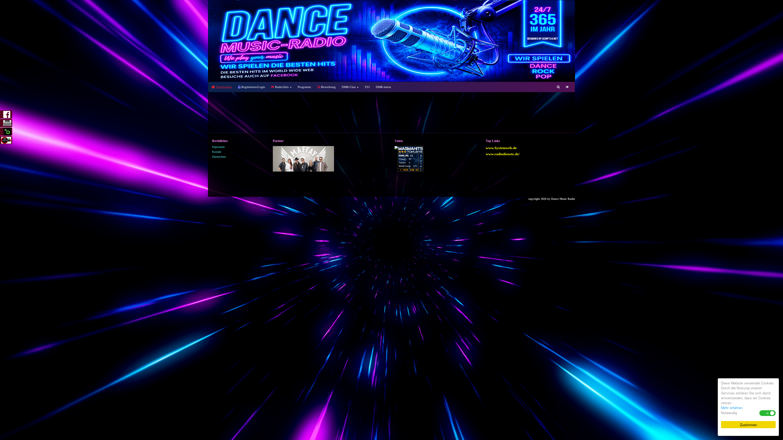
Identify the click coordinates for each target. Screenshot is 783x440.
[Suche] (558, 87)
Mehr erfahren (731, 407)
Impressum (218, 146)
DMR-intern (383, 87)
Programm (304, 87)
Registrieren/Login (253, 87)
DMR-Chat (349, 87)
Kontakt (216, 151)
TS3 (367, 87)
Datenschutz (219, 156)
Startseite (223, 87)
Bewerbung (328, 87)
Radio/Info (282, 87)
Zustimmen (748, 424)
